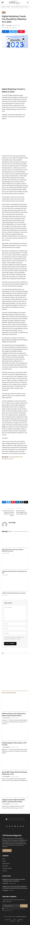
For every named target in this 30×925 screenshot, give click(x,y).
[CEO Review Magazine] (15, 2)
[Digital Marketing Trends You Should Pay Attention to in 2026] (15, 541)
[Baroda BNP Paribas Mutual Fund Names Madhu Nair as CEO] (15, 763)
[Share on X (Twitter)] (13, 31)
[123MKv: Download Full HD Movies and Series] (15, 584)
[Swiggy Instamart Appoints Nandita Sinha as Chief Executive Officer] (15, 790)
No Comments (6, 27)
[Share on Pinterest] (21, 31)
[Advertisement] (15, 68)
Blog (4, 12)
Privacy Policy (5, 910)
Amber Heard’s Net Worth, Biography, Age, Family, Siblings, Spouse (21, 512)
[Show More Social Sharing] (26, 31)
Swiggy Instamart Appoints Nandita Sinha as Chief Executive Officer (13, 801)
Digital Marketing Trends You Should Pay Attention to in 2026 (12, 550)
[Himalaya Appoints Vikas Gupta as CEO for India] (15, 734)
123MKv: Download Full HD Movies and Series (14, 593)
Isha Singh (8, 25)
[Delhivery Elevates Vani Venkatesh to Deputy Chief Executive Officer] (15, 704)
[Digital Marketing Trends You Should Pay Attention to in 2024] (15, 47)
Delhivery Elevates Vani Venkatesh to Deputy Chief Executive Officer (14, 714)
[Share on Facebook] (5, 31)
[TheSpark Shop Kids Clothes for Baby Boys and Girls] (15, 562)
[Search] (27, 2)
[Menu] (3, 2)
